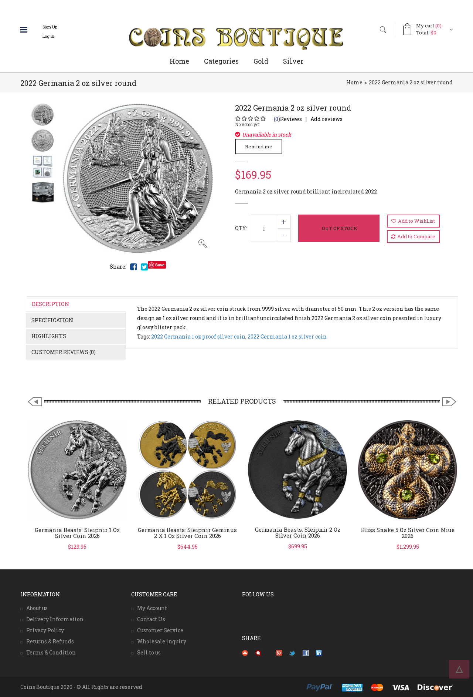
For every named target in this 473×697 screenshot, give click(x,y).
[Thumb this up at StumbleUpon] (245, 652)
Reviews (288, 118)
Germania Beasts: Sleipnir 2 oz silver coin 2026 (297, 532)
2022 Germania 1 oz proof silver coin (198, 336)
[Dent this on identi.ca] (258, 652)
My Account (152, 608)
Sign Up (49, 27)
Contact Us (151, 619)
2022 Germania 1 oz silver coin (287, 336)
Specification (52, 320)
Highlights (48, 336)
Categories (221, 61)
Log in (48, 36)
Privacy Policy (45, 630)
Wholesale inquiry (161, 641)
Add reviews (326, 118)
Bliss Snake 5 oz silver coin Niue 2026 (408, 533)
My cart (429, 25)
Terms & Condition (51, 652)
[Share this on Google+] (279, 652)
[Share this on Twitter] (292, 652)
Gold (260, 61)
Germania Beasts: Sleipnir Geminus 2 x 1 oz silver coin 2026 (187, 533)
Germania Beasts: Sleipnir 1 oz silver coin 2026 (77, 533)
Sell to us (149, 652)
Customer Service (160, 630)
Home (179, 61)
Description (50, 303)
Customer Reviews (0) (63, 352)
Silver (293, 61)
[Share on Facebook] (306, 652)
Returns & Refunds (50, 641)
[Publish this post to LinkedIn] (319, 652)
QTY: (241, 228)
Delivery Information (55, 619)
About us (37, 608)
